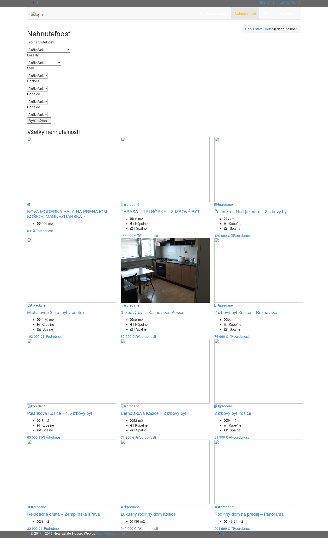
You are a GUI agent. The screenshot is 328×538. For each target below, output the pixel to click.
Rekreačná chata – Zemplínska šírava (63, 514)
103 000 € (35, 336)
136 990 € (222, 235)
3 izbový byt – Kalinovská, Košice (152, 312)
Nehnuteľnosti (245, 13)
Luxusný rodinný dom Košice (148, 514)
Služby (268, 13)
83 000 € (34, 437)
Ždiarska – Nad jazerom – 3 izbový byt (251, 211)
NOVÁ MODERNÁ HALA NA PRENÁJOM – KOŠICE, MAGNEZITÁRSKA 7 (69, 213)
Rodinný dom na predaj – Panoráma (249, 514)
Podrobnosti (44, 230)
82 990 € (127, 336)
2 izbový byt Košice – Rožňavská (245, 312)
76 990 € (221, 336)
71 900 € (127, 437)
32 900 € (34, 528)
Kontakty (286, 13)
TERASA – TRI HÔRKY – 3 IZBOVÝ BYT (160, 211)
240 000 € (128, 528)
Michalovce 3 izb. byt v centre (55, 312)
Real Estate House (213, 13)
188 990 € (128, 235)
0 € (29, 230)
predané (133, 204)
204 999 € (222, 528)
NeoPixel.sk (105, 533)
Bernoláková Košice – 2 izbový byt (153, 413)
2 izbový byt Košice (232, 413)
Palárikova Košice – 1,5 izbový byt (59, 413)
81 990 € (221, 437)
